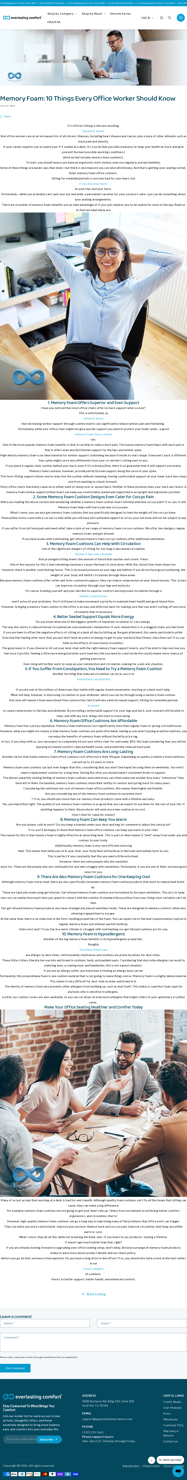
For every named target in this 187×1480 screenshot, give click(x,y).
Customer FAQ (173, 1425)
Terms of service (173, 1465)
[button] (62, 13)
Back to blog (96, 1294)
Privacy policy (151, 1465)
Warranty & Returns (171, 1433)
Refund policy (131, 1465)
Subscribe (46, 1439)
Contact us (170, 1441)
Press (167, 1413)
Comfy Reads (172, 1401)
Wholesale (170, 1419)
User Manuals (172, 1407)
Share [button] (7, 116)
